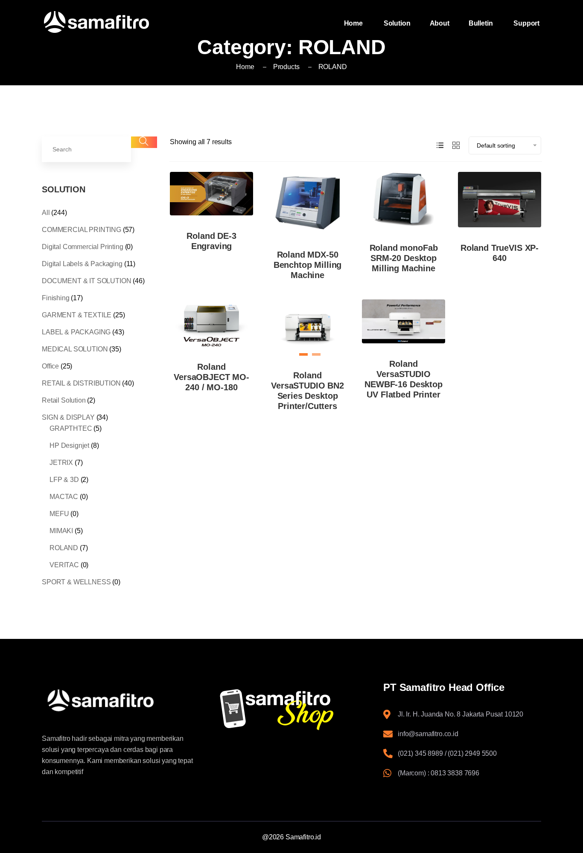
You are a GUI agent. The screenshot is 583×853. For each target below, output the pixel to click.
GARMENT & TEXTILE (76, 315)
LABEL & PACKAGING (76, 332)
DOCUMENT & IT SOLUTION (86, 280)
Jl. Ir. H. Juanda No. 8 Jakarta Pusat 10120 (460, 714)
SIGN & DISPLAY (68, 417)
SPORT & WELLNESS (76, 582)
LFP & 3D (64, 479)
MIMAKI (61, 530)
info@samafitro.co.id (428, 733)
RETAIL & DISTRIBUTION (81, 383)
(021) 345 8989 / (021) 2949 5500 (447, 753)
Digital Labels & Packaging (82, 263)
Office (50, 366)
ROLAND (64, 547)
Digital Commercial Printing (82, 246)
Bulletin (482, 23)
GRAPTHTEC (71, 428)
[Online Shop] (291, 709)
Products (286, 66)
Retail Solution (64, 400)
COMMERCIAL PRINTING (81, 229)
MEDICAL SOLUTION (75, 349)
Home (354, 23)
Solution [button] (397, 23)
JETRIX (61, 462)
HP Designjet (69, 445)
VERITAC (64, 565)
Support (527, 23)
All (46, 212)
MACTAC (64, 496)
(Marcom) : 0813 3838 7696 (438, 773)
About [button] (439, 23)
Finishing (56, 298)
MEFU (59, 513)
